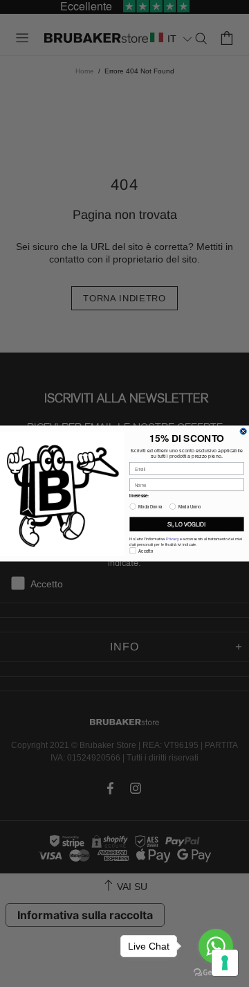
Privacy (172, 539)
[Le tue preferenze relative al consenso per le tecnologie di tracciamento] (225, 963)
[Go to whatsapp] (216, 946)
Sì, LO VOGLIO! (186, 524)
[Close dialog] (243, 431)
